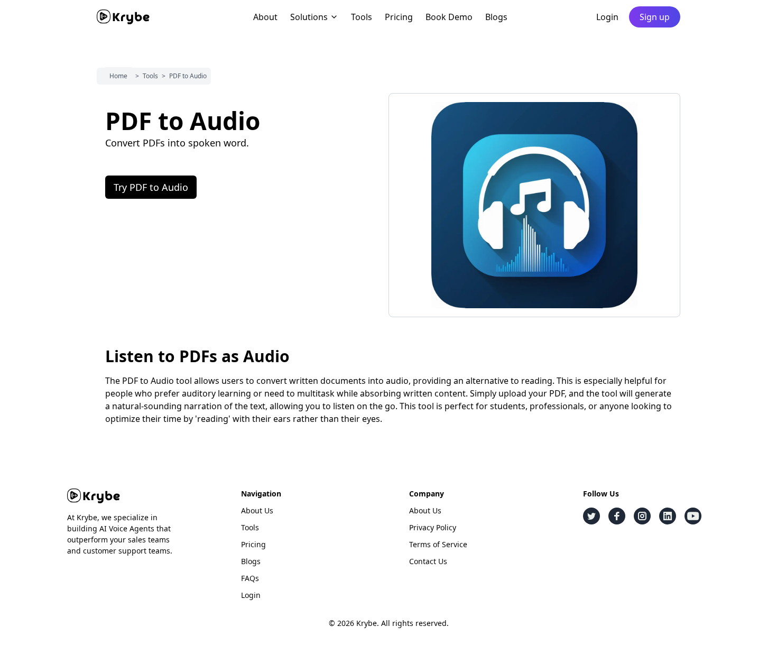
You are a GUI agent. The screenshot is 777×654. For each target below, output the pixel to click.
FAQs (250, 578)
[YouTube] (692, 516)
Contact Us (428, 561)
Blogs (496, 17)
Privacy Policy (432, 527)
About (265, 17)
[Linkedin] (667, 516)
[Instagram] (642, 516)
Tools (361, 17)
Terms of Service (438, 544)
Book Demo (449, 17)
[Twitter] (591, 516)
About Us (257, 510)
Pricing (399, 17)
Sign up (655, 17)
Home (118, 75)
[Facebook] (616, 516)
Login (607, 17)
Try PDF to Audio (151, 187)
